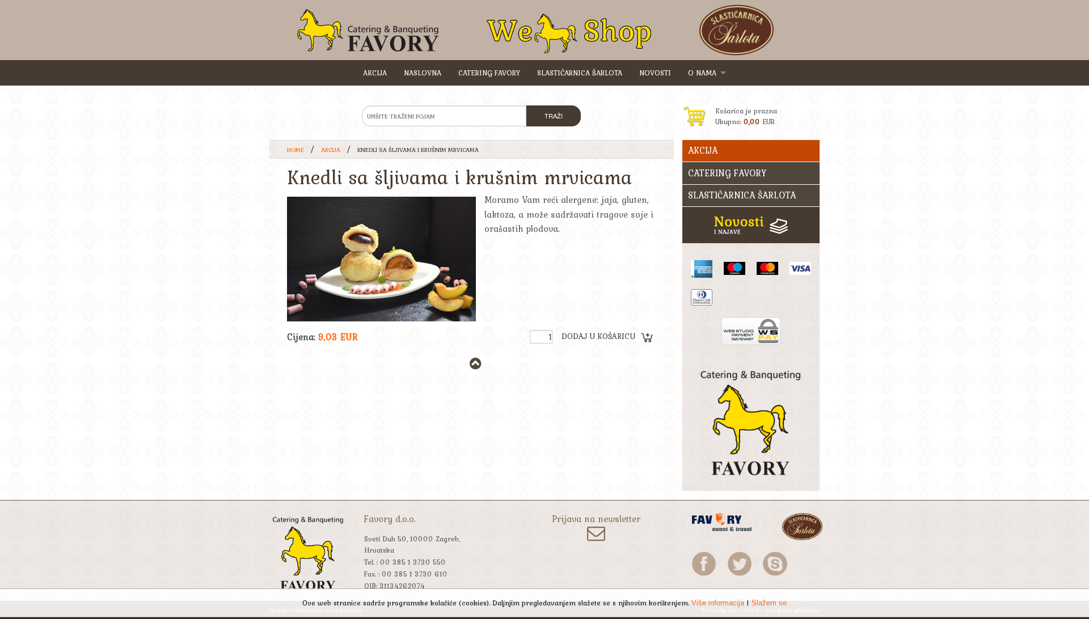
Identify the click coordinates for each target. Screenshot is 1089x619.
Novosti (655, 72)
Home (295, 149)
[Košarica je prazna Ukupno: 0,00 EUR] (751, 98)
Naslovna (422, 72)
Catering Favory (489, 72)
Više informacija (717, 603)
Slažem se (769, 603)
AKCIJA (375, 72)
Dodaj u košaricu (598, 336)
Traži (553, 115)
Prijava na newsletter (596, 519)
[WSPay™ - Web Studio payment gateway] (751, 329)
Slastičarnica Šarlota (579, 72)
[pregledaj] (381, 259)
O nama (702, 72)
